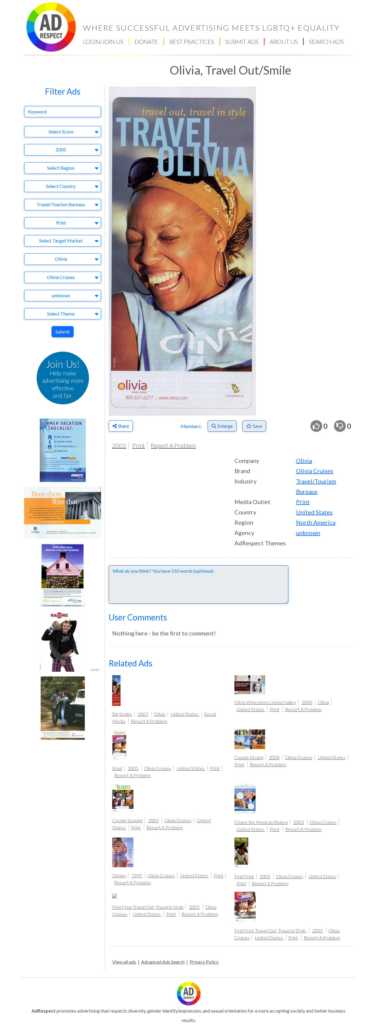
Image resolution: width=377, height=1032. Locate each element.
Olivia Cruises (314, 470)
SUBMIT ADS (242, 41)
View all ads (124, 962)
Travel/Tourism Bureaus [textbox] (61, 204)
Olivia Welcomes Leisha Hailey (265, 702)
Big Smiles (122, 714)
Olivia (304, 460)
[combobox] (62, 132)
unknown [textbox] (61, 295)
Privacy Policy (204, 962)
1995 (136, 875)
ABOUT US (284, 41)
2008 (307, 702)
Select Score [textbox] (61, 131)
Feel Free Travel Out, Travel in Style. (270, 930)
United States (314, 512)
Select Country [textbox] (61, 186)
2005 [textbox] (61, 149)
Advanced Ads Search (163, 962)
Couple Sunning (127, 820)
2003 (298, 822)
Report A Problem (173, 445)
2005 (119, 445)
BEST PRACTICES (191, 41)
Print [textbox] (61, 222)
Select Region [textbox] (61, 168)
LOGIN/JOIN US (103, 41)
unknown (308, 532)
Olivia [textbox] (61, 259)
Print (138, 445)
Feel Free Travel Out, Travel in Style (147, 907)
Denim (119, 875)
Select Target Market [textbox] (60, 240)
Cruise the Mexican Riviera (261, 822)
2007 (143, 714)
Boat (117, 768)
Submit (62, 331)
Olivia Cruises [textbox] (61, 277)
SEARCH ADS (326, 41)
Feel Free (244, 876)
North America (315, 522)
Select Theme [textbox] (61, 313)
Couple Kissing (248, 757)
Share (123, 426)
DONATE (146, 41)
